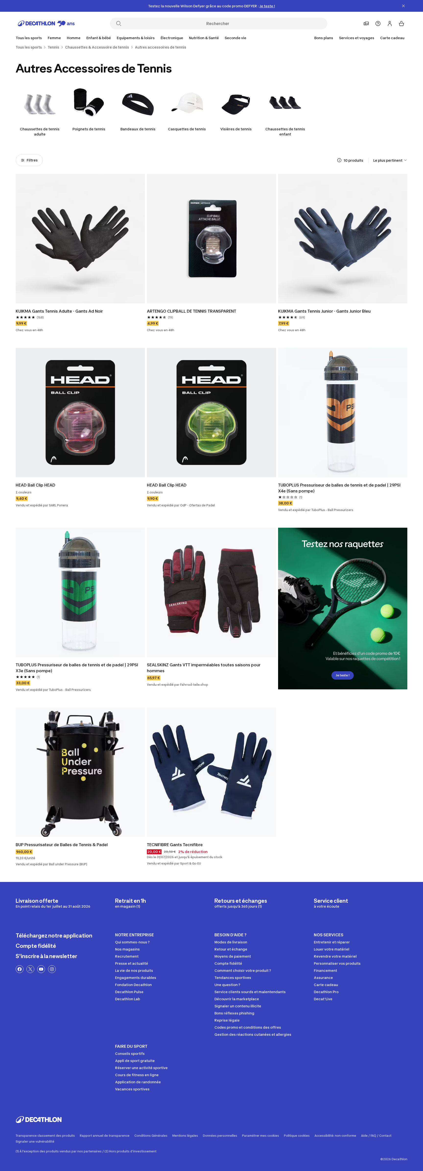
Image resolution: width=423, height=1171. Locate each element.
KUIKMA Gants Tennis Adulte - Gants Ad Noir (59, 311)
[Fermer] (403, 6)
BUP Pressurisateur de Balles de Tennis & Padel (62, 844)
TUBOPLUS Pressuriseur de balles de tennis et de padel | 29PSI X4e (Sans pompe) (339, 488)
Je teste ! (343, 675)
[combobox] (390, 160)
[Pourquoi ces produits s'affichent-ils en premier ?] (339, 160)
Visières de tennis (236, 129)
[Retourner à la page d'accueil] (46, 23)
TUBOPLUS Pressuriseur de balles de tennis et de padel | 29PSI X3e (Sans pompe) (77, 667)
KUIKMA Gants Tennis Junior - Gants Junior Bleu (324, 311)
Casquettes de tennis (187, 129)
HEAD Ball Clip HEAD (35, 485)
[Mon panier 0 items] (401, 23)
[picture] (80, 238)
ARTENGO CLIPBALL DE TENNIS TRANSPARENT (191, 311)
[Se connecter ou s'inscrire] (390, 23)
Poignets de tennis (88, 129)
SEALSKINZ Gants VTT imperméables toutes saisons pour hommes (203, 667)
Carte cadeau (392, 38)
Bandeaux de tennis (137, 129)
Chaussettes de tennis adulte (39, 131)
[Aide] (378, 23)
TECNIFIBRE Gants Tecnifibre (175, 844)
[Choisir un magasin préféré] (366, 23)
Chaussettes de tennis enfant (285, 131)
